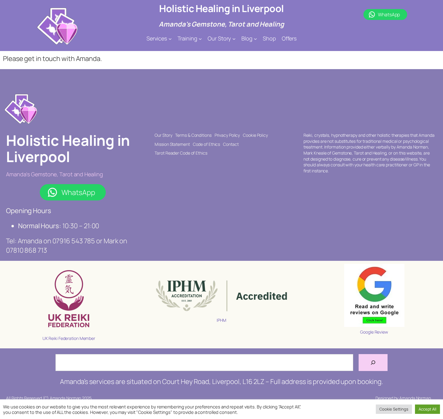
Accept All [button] (427, 409)
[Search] (373, 362)
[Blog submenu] (255, 38)
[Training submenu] (200, 38)
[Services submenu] (170, 38)
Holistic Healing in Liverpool (221, 8)
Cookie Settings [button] (393, 409)
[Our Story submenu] (234, 38)
